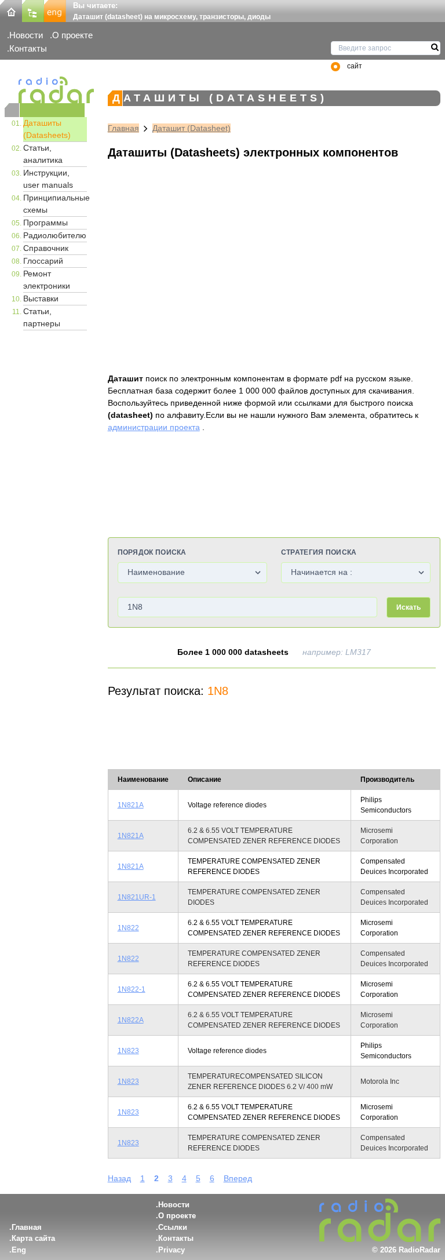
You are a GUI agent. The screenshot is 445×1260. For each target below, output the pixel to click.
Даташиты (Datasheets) (47, 129)
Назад (119, 1178)
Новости (26, 35)
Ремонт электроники (46, 279)
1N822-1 (131, 989)
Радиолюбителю (54, 235)
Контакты (28, 48)
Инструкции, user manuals (48, 179)
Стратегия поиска (319, 552)
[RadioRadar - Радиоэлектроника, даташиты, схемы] (45, 90)
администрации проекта (154, 427)
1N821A (131, 805)
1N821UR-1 (137, 897)
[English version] (55, 10)
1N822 (128, 928)
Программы (45, 222)
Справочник (45, 248)
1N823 (128, 1051)
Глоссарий (43, 260)
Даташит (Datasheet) (191, 128)
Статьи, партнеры (41, 317)
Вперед (238, 1178)
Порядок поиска (152, 552)
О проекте (72, 35)
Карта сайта (33, 1238)
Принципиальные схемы (55, 203)
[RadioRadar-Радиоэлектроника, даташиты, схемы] (11, 10)
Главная (123, 128)
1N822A (131, 1020)
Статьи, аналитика (43, 154)
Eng (19, 1250)
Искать (408, 607)
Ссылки (172, 1227)
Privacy (171, 1250)
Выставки (41, 298)
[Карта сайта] (33, 10)
